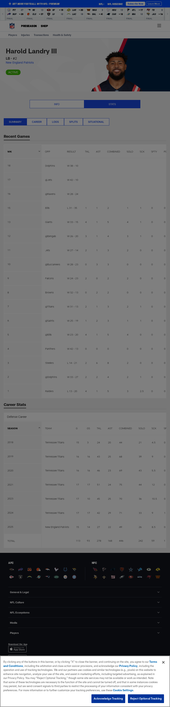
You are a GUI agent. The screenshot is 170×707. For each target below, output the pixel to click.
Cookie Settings (123, 690)
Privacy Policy (128, 666)
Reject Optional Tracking (146, 698)
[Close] (163, 662)
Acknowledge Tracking (108, 698)
